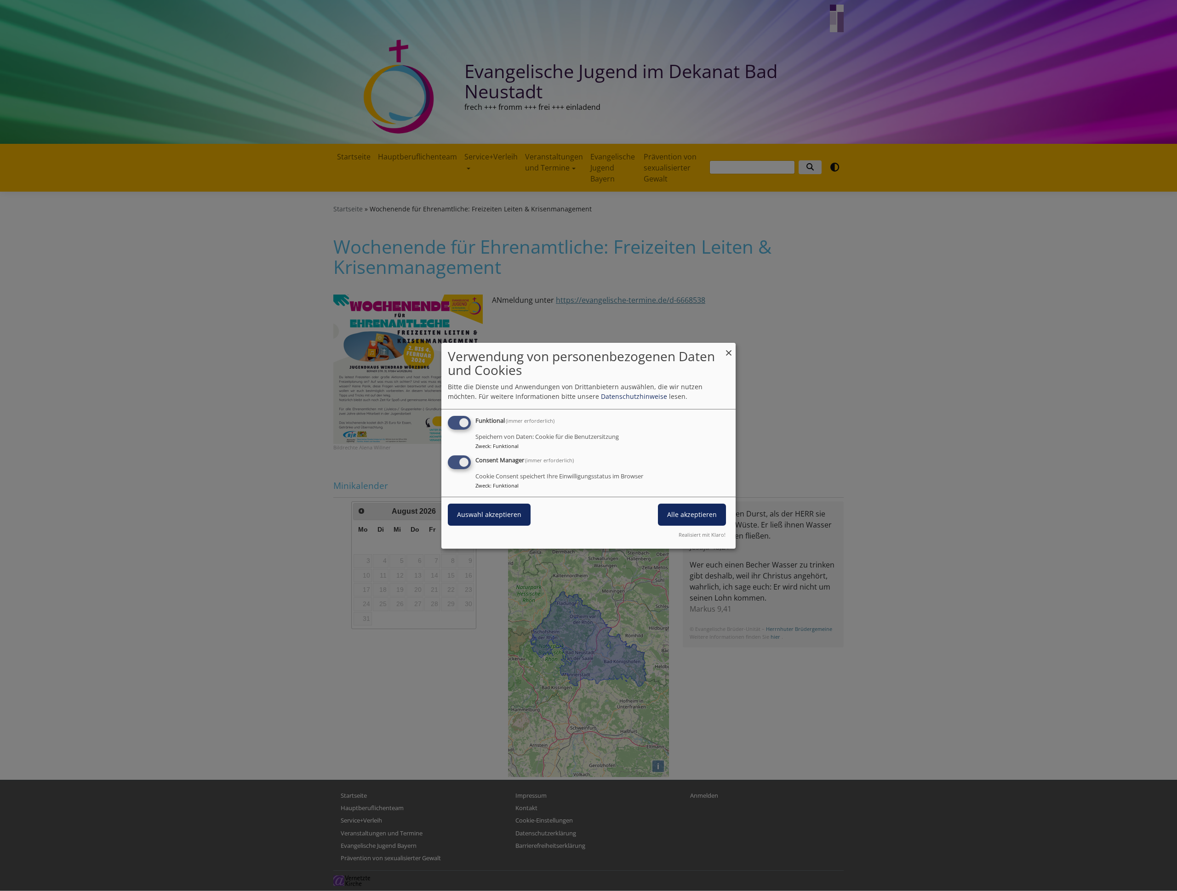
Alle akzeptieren (692, 514)
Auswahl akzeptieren (489, 514)
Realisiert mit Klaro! (702, 534)
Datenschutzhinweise (634, 396)
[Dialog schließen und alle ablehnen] (729, 348)
